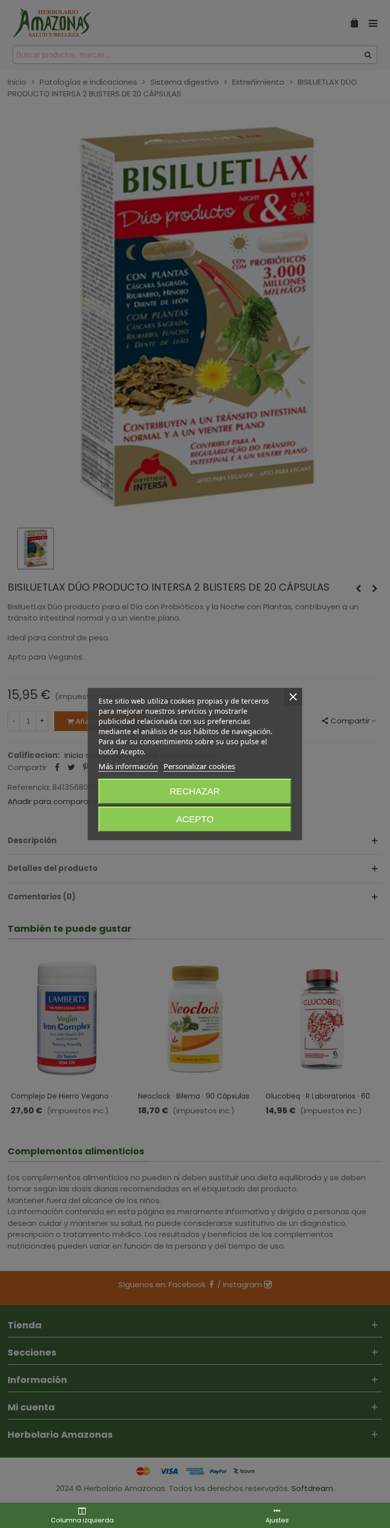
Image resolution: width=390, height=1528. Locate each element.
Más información (128, 766)
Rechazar (195, 791)
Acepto (195, 819)
